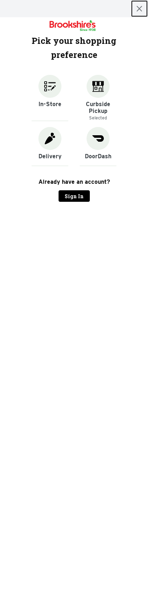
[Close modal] (139, 8)
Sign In (74, 196)
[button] (50, 98)
